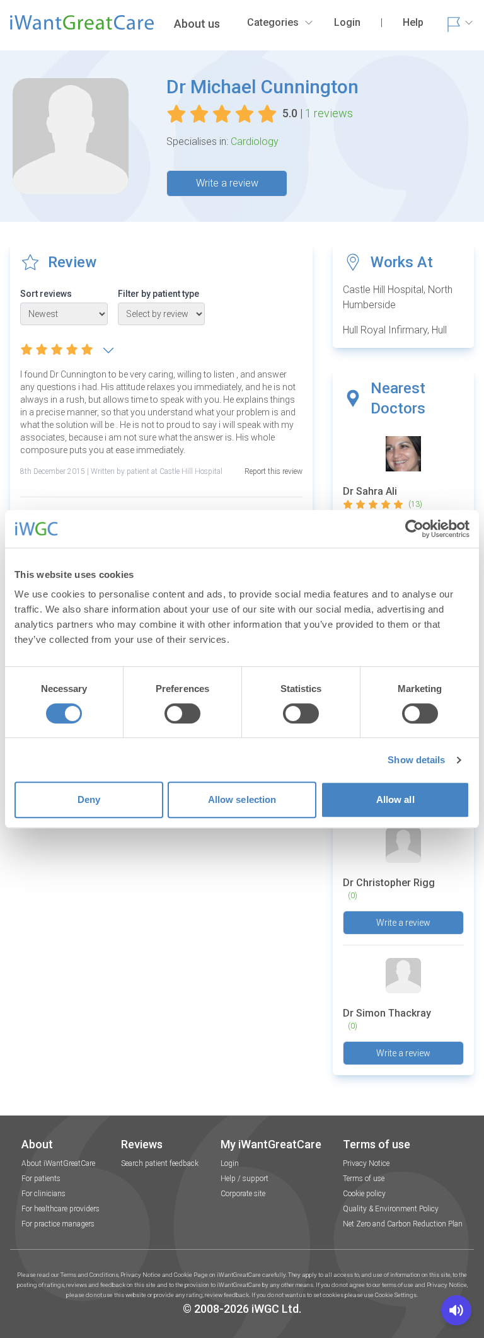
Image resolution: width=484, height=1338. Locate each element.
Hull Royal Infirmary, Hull (395, 330)
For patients (40, 1178)
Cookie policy (364, 1193)
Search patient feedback (160, 1163)
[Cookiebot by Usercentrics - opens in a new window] (414, 528)
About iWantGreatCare (58, 1163)
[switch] (182, 713)
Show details (416, 759)
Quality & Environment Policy (391, 1208)
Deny (89, 799)
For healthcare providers (60, 1208)
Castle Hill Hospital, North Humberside (397, 297)
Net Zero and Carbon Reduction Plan (403, 1224)
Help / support (244, 1178)
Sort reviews (46, 294)
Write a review (227, 183)
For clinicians (43, 1193)
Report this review (273, 471)
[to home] (82, 27)
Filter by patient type (158, 294)
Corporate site (243, 1193)
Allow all (395, 799)
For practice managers (58, 1224)
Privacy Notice (366, 1163)
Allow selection (242, 799)
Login (230, 1163)
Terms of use (363, 1178)
